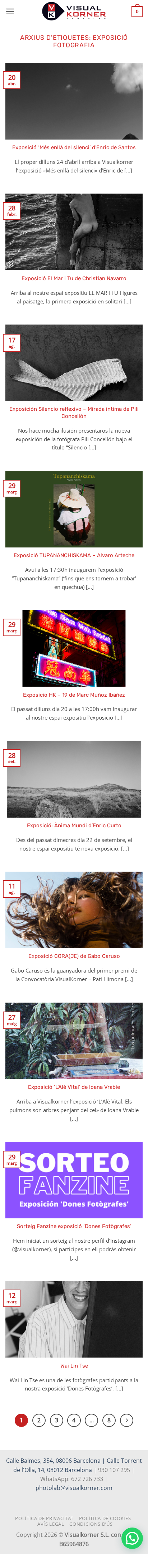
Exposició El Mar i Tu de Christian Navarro (74, 278)
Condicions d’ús (90, 1524)
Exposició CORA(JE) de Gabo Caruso (74, 956)
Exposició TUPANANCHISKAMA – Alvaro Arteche (74, 555)
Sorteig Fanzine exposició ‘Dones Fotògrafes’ (74, 1226)
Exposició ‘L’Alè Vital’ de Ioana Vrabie (74, 1087)
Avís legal (50, 1524)
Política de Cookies (105, 1518)
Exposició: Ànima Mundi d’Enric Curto (74, 825)
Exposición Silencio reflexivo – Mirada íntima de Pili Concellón (74, 412)
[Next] (126, 1420)
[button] (10, 11)
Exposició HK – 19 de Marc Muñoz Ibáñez (74, 695)
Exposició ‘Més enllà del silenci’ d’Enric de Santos (74, 147)
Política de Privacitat (44, 1518)
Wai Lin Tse (74, 1366)
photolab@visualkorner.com (74, 1488)
